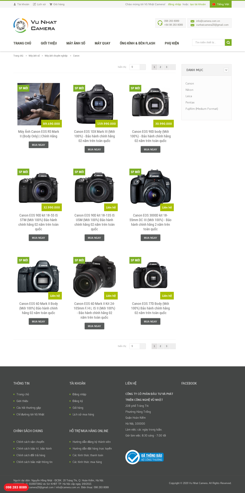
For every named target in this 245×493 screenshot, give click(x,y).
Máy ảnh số (75, 43)
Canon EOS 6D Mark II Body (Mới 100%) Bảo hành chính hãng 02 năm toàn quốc (38, 308)
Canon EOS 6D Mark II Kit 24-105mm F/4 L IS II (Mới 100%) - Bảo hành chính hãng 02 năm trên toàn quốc (94, 310)
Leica (188, 96)
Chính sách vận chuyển (30, 442)
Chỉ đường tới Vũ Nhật (30, 414)
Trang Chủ (22, 43)
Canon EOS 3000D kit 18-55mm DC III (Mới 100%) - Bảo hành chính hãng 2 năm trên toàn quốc (150, 222)
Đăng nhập (79, 394)
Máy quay (102, 43)
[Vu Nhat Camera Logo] (35, 25)
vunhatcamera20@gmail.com (212, 24)
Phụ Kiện (172, 43)
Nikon (189, 90)
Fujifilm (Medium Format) (201, 109)
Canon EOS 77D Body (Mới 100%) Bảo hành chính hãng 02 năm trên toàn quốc (150, 308)
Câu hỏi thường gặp (28, 407)
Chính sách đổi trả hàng (30, 455)
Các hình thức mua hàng (87, 462)
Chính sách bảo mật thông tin (34, 462)
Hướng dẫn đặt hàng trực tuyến (92, 448)
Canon (189, 83)
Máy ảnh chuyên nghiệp (56, 55)
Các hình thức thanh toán (88, 455)
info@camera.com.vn (208, 21)
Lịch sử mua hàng (83, 414)
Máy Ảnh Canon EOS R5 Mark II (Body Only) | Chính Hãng (38, 133)
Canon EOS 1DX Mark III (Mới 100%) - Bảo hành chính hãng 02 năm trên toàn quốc (94, 136)
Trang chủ (18, 55)
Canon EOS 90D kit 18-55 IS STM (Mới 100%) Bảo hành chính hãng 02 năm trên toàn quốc (38, 222)
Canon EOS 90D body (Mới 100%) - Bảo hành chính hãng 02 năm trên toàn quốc (150, 136)
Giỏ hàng (78, 407)
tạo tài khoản (198, 4)
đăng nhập (175, 4)
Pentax (189, 102)
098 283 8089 (16, 487)
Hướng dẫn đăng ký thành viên (92, 442)
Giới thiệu (49, 43)
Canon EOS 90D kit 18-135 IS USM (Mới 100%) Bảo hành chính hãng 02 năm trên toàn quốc (94, 222)
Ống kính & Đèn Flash (137, 43)
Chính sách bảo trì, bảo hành (34, 448)
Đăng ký (78, 401)
